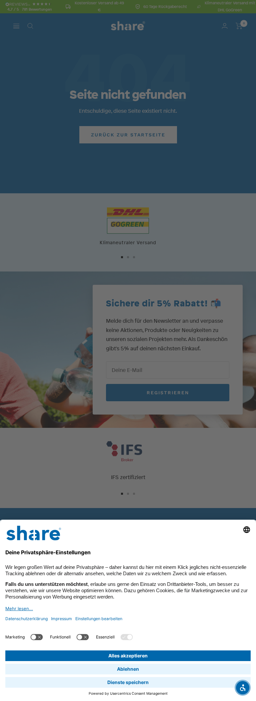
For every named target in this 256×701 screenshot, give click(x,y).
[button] (243, 688)
